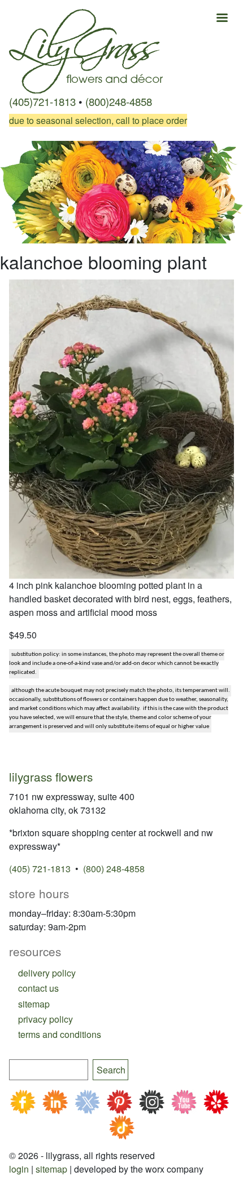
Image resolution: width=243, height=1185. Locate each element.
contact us (38, 988)
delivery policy (47, 972)
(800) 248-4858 (114, 868)
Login (19, 1168)
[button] (121, 427)
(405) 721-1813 (40, 868)
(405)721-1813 (42, 101)
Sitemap (51, 1168)
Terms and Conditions (59, 1034)
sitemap (34, 1003)
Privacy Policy (45, 1019)
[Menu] (221, 19)
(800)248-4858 (118, 101)
